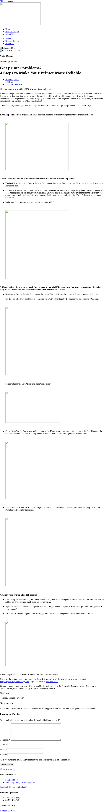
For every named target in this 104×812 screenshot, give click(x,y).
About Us (9, 34)
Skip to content (6, 1)
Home (8, 29)
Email (3, 749)
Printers (9, 84)
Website (3, 754)
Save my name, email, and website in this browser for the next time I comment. (37, 760)
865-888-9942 (52, 681)
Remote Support (12, 31)
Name (3, 744)
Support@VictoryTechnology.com (14, 681)
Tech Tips (18, 84)
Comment (5, 740)
